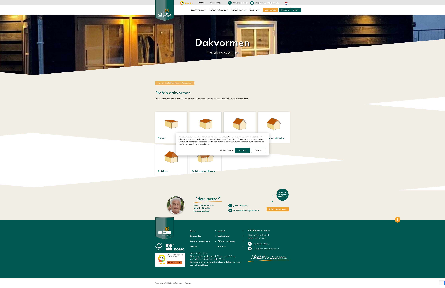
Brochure (285, 10)
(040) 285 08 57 (241, 206)
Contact (221, 231)
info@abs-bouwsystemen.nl (246, 211)
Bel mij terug (215, 3)
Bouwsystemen (197, 10)
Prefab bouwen (238, 10)
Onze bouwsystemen (200, 241)
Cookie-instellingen (226, 150)
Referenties (195, 236)
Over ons (253, 10)
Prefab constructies (217, 10)
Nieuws (201, 3)
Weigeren (259, 150)
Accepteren (242, 150)
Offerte (296, 10)
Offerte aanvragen (277, 209)
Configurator (271, 10)
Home (160, 83)
